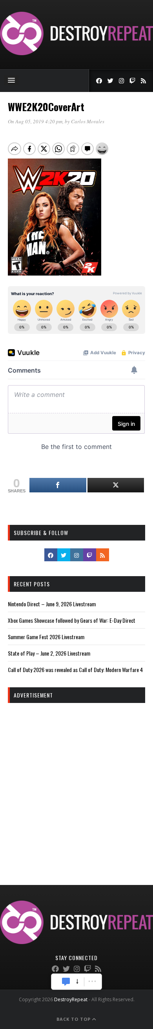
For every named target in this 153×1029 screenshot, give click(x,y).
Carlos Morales (87, 121)
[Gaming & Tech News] (76, 53)
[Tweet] (115, 485)
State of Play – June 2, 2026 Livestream (49, 653)
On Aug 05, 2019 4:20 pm (35, 121)
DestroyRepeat (70, 999)
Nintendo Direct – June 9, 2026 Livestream (52, 604)
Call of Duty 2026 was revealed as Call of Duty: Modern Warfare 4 (75, 669)
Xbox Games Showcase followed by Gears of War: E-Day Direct (71, 620)
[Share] (57, 485)
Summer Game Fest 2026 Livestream (46, 637)
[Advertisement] (76, 787)
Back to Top (74, 1019)
